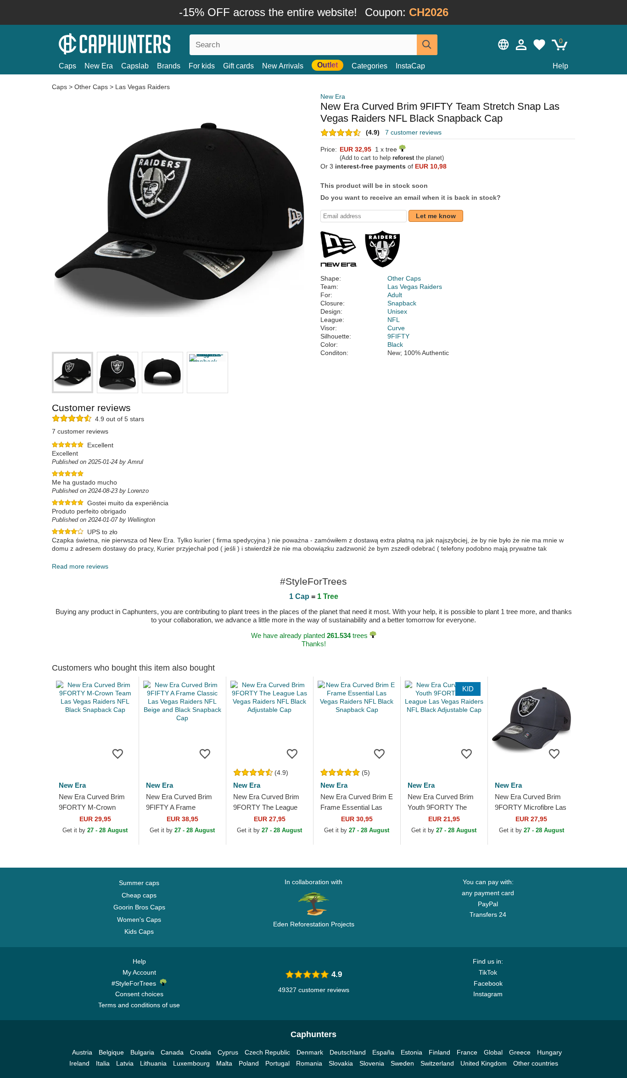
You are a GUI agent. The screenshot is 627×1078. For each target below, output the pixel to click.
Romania (309, 1063)
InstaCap (410, 66)
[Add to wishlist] (118, 753)
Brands (168, 66)
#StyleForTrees (136, 983)
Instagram (488, 994)
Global (493, 1052)
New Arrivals (282, 66)
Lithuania (153, 1063)
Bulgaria (142, 1052)
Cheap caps (139, 895)
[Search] (427, 44)
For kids (202, 66)
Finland (439, 1052)
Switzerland (437, 1063)
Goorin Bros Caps (139, 907)
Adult (394, 295)
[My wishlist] (539, 44)
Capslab (135, 66)
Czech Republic (267, 1052)
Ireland (79, 1063)
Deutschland (348, 1052)
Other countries (535, 1063)
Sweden (402, 1063)
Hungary (549, 1052)
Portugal (277, 1063)
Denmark (310, 1052)
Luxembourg (191, 1063)
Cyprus (228, 1052)
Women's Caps (139, 919)
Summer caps (139, 882)
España (383, 1052)
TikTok (488, 972)
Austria (82, 1052)
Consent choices (139, 994)
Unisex (397, 311)
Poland (249, 1063)
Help (560, 66)
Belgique (111, 1052)
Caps (67, 66)
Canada (172, 1052)
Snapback (401, 303)
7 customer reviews (413, 132)
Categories (369, 66)
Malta (224, 1063)
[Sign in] (521, 44)
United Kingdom (483, 1063)
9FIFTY (398, 336)
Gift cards (238, 66)
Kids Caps (139, 931)
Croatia (200, 1052)
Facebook (488, 983)
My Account (139, 972)
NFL (393, 319)
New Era (98, 66)
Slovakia (341, 1063)
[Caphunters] (139, 42)
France (467, 1052)
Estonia (411, 1052)
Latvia (125, 1063)
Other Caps (91, 86)
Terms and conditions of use (139, 1005)
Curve (396, 328)
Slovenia (371, 1063)
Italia (103, 1063)
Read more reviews (80, 566)
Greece (520, 1052)
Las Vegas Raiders (142, 86)
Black (395, 344)
